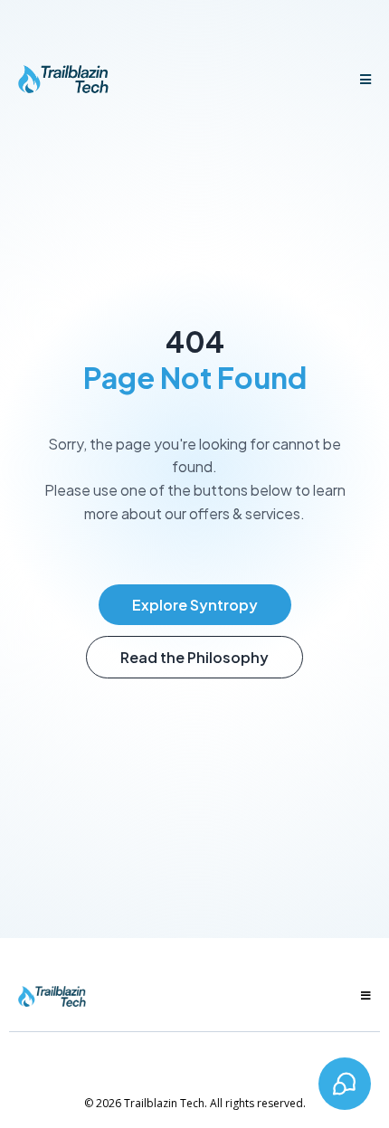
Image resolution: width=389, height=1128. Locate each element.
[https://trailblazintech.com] (63, 79)
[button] (363, 79)
